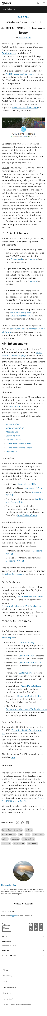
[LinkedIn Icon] (27, 823)
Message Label (13, 432)
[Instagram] (36, 929)
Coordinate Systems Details (19, 447)
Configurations (9, 53)
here (13, 757)
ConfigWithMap (26, 655)
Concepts (22, 484)
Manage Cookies (9, 999)
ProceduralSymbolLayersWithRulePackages (22, 606)
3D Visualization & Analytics (16, 22)
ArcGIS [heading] (4, 936)
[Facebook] (31, 925)
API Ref (32, 484)
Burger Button (13, 424)
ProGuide (32, 259)
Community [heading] (6, 941)
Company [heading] (5, 950)
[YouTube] (41, 929)
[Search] (38, 3)
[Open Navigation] (44, 3)
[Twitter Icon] (17, 823)
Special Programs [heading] (9, 955)
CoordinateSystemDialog (29, 696)
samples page (8, 637)
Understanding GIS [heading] (9, 946)
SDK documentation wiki (21, 316)
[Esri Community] (31, 929)
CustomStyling (25, 673)
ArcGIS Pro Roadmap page (25, 107)
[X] (36, 925)
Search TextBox (13, 436)
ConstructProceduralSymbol (30, 596)
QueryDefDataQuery (27, 515)
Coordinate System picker (18, 443)
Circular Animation (15, 428)
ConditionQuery (26, 642)
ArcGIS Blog (7, 9)
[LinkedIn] (41, 925)
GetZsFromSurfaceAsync (13, 574)
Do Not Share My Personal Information (17, 1005)
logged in (14, 916)
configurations (17, 329)
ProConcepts (16, 259)
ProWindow (11, 451)
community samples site (21, 312)
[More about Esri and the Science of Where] (6, 927)
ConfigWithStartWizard (30, 662)
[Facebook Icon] (22, 823)
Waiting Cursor (13, 439)
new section (14, 406)
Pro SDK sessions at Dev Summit (20, 74)
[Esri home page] (6, 3)
